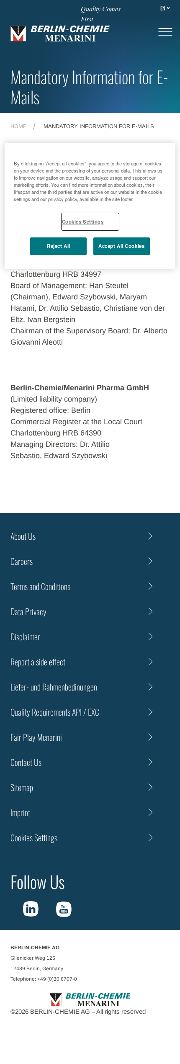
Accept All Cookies (121, 245)
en (162, 8)
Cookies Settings (83, 221)
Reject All (58, 245)
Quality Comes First (101, 13)
